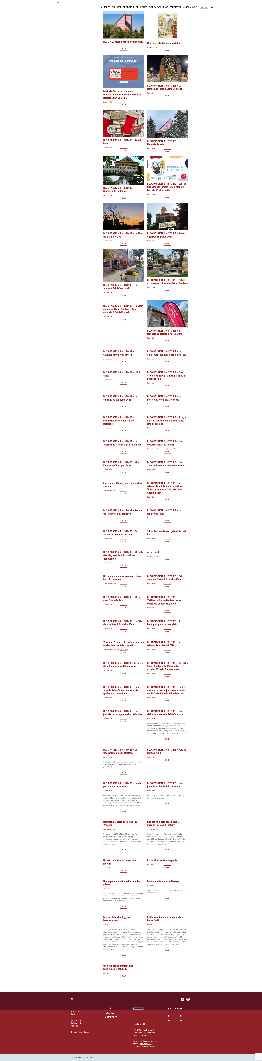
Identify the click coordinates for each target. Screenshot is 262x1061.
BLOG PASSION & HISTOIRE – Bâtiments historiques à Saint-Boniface (119, 420)
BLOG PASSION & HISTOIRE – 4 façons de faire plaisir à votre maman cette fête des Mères (167, 420)
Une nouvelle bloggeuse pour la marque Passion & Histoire (163, 823)
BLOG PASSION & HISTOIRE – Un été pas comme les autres (122, 785)
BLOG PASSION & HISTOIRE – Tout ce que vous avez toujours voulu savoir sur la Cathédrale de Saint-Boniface (166, 690)
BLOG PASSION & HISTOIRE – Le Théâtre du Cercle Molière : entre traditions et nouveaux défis (164, 600)
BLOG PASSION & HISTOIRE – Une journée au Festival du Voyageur (164, 785)
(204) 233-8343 (145, 1043)
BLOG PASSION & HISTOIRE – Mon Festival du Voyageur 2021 (121, 464)
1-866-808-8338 (147, 1046)
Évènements (76, 1023)
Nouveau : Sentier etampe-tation (164, 43)
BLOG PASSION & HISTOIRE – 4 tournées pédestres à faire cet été (164, 332)
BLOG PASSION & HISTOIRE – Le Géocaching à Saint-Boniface (120, 751)
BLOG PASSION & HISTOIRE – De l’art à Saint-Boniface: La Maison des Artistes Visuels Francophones (167, 666)
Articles (74, 1026)
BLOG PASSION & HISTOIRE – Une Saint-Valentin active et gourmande (165, 464)
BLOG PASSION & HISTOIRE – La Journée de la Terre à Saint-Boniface (122, 443)
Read (124, 49)
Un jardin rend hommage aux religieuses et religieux (118, 967)
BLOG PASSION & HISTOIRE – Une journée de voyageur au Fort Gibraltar (122, 713)
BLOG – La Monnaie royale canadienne (123, 41)
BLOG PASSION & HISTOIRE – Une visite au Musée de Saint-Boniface (165, 713)
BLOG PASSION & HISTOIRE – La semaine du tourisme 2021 (120, 398)
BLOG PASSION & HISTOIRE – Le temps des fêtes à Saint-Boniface (164, 87)
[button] (116, 7)
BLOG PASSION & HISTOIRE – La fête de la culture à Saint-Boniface (122, 623)
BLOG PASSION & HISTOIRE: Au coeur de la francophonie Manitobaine (123, 664)
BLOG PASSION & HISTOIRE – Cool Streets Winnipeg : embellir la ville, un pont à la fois (166, 375)
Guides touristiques (80, 1032)
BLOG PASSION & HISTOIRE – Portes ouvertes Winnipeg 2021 (166, 235)
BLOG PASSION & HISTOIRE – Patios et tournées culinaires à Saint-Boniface (167, 281)
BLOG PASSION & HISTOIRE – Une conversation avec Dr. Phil (164, 443)
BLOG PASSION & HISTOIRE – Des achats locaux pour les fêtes (121, 533)
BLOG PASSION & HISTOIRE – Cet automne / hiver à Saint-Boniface (164, 578)
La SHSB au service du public (162, 860)
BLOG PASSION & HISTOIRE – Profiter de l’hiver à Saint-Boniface (123, 512)
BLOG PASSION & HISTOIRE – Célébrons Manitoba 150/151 (118, 353)
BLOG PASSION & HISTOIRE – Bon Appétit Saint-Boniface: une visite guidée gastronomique (121, 690)
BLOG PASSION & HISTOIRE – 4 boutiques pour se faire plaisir (163, 623)
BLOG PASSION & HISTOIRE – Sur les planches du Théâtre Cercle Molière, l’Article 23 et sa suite (166, 187)
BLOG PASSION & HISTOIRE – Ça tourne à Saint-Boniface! (120, 286)
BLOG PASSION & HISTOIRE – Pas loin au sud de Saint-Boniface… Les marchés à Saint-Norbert (123, 309)
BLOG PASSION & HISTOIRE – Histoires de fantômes (118, 189)
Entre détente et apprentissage (163, 881)
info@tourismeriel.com (149, 1041)
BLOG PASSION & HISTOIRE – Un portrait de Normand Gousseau (164, 398)
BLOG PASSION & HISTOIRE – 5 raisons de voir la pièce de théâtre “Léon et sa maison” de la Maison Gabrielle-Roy (164, 488)
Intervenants (76, 1020)
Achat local (153, 552)
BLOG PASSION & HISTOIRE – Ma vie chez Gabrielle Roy (122, 599)
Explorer (75, 1014)
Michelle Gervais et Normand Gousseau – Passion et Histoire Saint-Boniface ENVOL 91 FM (123, 94)
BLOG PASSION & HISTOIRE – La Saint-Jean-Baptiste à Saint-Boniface (166, 353)
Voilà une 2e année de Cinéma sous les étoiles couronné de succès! (123, 644)
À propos (75, 1011)
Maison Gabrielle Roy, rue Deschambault (116, 919)
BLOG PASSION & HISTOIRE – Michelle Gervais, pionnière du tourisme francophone (123, 555)
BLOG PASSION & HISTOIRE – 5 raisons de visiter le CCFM (163, 644)
